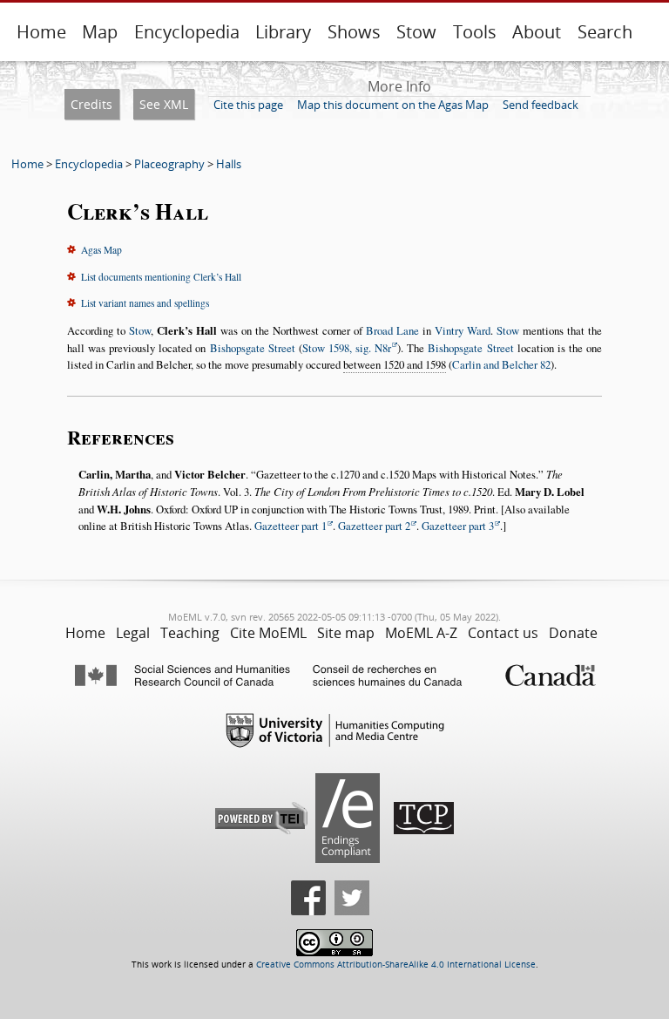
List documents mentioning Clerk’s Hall (161, 276)
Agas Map (101, 249)
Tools (475, 32)
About (536, 32)
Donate (573, 632)
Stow (416, 32)
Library (283, 32)
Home (41, 32)
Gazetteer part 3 (458, 525)
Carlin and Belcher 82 (501, 364)
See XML (163, 104)
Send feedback (540, 104)
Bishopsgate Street (252, 348)
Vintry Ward (462, 330)
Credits (91, 104)
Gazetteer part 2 (374, 525)
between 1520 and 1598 (394, 364)
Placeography (169, 164)
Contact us (503, 632)
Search (605, 32)
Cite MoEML (268, 632)
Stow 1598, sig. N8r (346, 348)
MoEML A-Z (421, 632)
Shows (354, 32)
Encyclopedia (187, 32)
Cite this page (248, 104)
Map (100, 32)
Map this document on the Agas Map (393, 104)
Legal (133, 632)
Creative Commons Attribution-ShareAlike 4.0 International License (396, 964)
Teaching (190, 632)
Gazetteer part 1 (290, 525)
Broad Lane (392, 330)
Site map (346, 632)
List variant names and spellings (145, 302)
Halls (228, 164)
